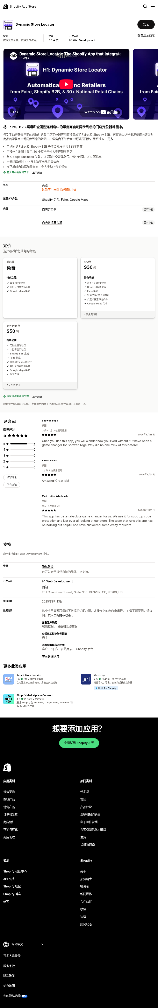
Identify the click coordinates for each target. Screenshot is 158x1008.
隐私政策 (47, 566)
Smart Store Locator (29, 675)
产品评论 (86, 807)
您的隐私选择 (12, 996)
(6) (57, 40)
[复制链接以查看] (60, 420)
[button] (40, 679)
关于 (83, 871)
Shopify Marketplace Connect (34, 695)
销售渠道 (9, 792)
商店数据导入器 (52, 222)
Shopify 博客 (12, 894)
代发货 (84, 792)
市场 (83, 799)
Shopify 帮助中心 (15, 871)
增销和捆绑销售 (90, 814)
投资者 (84, 886)
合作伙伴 (86, 901)
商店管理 (9, 837)
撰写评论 (12, 477)
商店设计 (9, 822)
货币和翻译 (87, 844)
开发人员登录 (12, 956)
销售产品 (9, 807)
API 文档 (8, 879)
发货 (83, 837)
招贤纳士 (86, 879)
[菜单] (153, 7)
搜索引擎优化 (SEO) (93, 829)
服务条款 (9, 966)
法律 (83, 916)
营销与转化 (10, 829)
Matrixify (99, 675)
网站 (45, 587)
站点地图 (9, 985)
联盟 (83, 909)
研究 (6, 901)
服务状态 (86, 924)
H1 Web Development (82, 40)
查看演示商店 (146, 35)
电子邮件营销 (89, 822)
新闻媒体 (86, 894)
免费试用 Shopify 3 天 (79, 743)
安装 (146, 24)
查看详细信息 (50, 656)
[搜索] (145, 7)
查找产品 (9, 799)
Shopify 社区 (12, 886)
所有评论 (12, 484)
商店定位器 (49, 209)
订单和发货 (10, 814)
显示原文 (37, 172)
